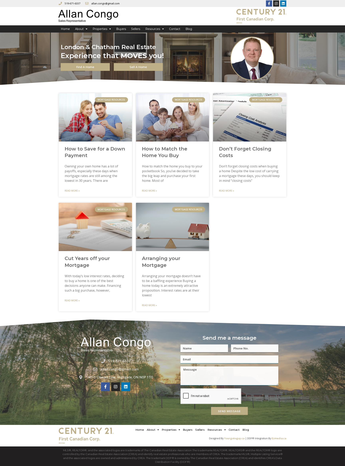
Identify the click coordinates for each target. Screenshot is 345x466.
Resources (152, 29)
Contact (174, 29)
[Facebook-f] (269, 3)
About (79, 29)
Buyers (121, 29)
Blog (188, 29)
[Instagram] (276, 3)
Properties (100, 29)
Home (65, 29)
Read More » (72, 190)
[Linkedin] (283, 3)
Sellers (135, 29)
